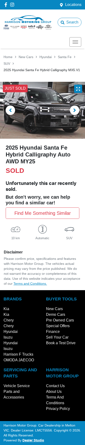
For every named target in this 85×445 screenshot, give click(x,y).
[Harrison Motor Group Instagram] (13, 4)
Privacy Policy (58, 409)
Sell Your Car (57, 337)
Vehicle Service (17, 386)
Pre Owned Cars (60, 320)
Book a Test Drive (61, 343)
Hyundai (45, 57)
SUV (7, 63)
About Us (54, 392)
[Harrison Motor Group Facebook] (7, 4)
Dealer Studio (33, 440)
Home (8, 57)
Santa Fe (65, 57)
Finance (53, 332)
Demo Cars (55, 314)
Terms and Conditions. (30, 283)
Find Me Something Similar (42, 213)
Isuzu (8, 337)
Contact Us (55, 386)
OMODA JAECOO (19, 360)
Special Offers (58, 326)
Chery (9, 320)
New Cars (26, 57)
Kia (6, 309)
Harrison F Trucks (18, 354)
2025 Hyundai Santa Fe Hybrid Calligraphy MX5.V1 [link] (42, 70)
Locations (73, 5)
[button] (75, 42)
